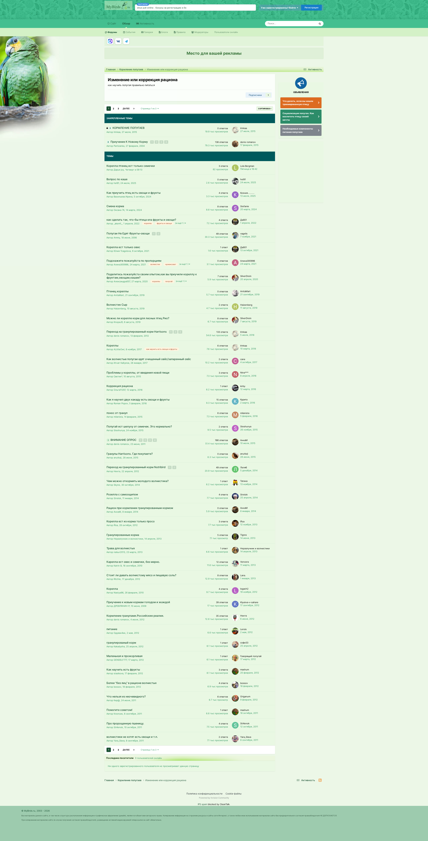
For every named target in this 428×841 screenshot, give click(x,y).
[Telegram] (126, 41)
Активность (146, 23)
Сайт (113, 23)
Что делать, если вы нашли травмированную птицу (298, 103)
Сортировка (264, 109)
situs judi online (145, 7)
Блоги (164, 32)
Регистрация (311, 7)
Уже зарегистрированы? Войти (279, 7)
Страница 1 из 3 (149, 108)
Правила (180, 32)
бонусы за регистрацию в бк (170, 7)
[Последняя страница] (134, 108)
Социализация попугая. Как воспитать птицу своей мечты (298, 116)
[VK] (118, 41)
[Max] (110, 41)
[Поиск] (320, 23)
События (130, 32)
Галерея (148, 32)
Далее (126, 108)
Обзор (126, 23)
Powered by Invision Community (214, 797)
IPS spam (202, 804)
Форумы (112, 32)
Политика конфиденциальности (204, 793)
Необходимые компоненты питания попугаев (298, 130)
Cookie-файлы (234, 793)
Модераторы (201, 32)
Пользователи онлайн (226, 32)
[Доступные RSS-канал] (320, 780)
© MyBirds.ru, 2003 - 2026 (35, 810)
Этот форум (306, 23)
